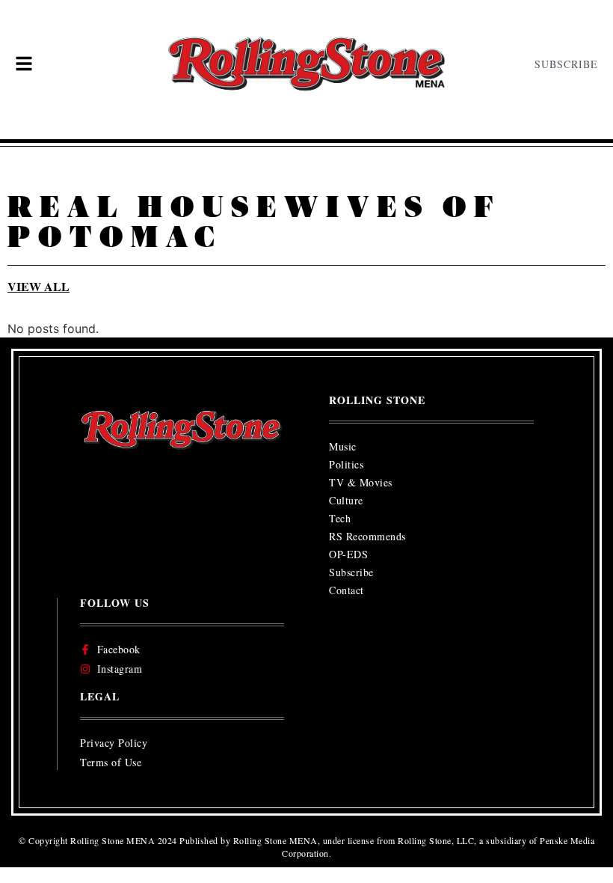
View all (38, 286)
